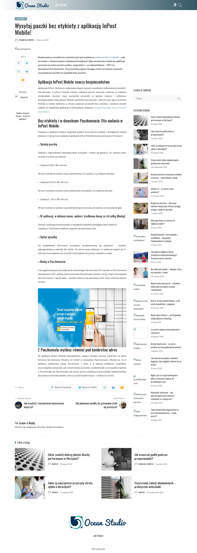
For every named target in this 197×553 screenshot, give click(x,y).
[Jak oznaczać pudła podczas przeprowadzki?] (141, 134)
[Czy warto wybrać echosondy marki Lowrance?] (141, 333)
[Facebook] (18, 63)
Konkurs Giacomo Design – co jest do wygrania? (23, 115)
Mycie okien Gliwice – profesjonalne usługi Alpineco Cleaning (166, 316)
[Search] (180, 5)
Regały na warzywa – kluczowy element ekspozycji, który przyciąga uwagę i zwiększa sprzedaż (166, 206)
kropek (55, 464)
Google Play (100, 107)
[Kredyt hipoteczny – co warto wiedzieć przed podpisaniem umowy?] (141, 347)
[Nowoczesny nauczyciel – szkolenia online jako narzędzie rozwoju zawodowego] (141, 288)
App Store (112, 107)
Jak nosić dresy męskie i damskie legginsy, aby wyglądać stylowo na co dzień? (166, 361)
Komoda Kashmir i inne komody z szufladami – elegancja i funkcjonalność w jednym (164, 238)
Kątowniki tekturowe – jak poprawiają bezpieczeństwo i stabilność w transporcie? (163, 396)
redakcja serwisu (26, 40)
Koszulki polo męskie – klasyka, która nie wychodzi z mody (166, 271)
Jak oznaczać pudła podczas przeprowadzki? (162, 133)
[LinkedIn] (27, 71)
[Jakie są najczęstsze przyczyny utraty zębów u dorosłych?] (141, 149)
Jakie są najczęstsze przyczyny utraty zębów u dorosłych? (166, 147)
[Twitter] (27, 63)
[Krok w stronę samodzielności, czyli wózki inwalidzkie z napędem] (141, 304)
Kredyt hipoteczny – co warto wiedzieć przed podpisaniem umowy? (166, 345)
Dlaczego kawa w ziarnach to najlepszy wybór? (163, 222)
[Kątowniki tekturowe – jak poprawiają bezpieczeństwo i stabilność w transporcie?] (141, 397)
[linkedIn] (113, 387)
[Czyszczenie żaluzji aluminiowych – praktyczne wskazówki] (141, 163)
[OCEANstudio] (33, 5)
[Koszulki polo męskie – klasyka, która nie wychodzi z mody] (141, 272)
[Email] (22, 79)
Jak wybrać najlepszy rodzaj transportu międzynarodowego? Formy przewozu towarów (164, 255)
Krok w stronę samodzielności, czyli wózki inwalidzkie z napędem (165, 302)
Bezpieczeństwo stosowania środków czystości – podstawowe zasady (166, 176)
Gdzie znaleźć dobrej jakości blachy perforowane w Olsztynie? (165, 118)
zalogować (31, 427)
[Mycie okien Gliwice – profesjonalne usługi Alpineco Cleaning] (141, 318)
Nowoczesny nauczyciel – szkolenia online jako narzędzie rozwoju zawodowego (165, 286)
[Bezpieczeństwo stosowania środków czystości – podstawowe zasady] (141, 178)
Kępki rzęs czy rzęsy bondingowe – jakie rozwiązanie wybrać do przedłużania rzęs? (165, 378)
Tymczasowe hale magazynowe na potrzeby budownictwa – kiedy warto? (165, 413)
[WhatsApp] (18, 71)
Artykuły (21, 18)
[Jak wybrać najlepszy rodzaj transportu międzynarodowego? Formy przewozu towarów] (141, 257)
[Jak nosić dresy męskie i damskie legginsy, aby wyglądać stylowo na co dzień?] (141, 363)
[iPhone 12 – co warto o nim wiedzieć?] (141, 192)
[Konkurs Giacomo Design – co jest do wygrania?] (22, 102)
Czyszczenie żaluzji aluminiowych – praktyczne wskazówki (165, 161)
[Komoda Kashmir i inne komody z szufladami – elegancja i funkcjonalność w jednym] (141, 239)
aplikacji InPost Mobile (107, 57)
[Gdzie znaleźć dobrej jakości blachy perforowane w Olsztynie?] (141, 120)
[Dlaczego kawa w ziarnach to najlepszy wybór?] (141, 224)
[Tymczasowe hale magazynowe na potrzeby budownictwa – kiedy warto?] (141, 414)
